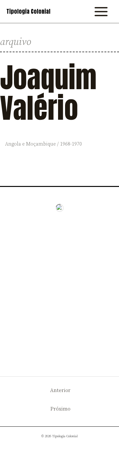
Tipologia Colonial (28, 11)
